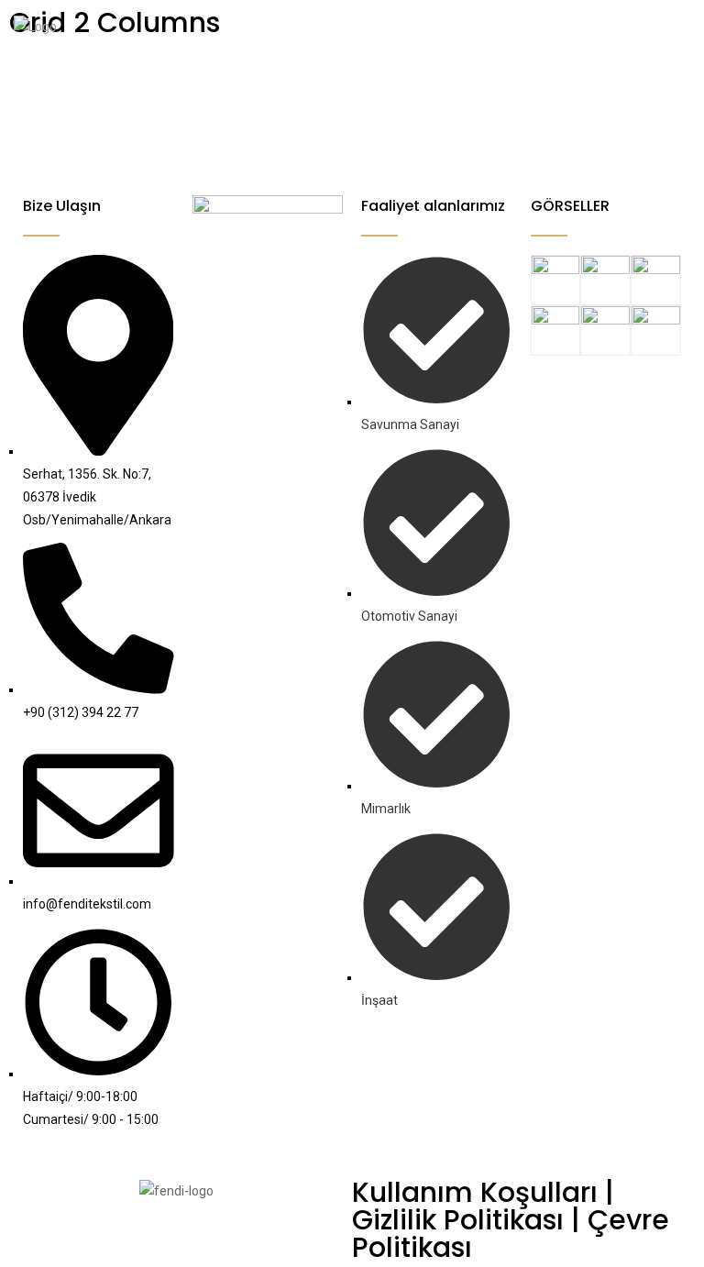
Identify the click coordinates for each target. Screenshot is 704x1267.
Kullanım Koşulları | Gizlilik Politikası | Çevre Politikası (510, 1220)
